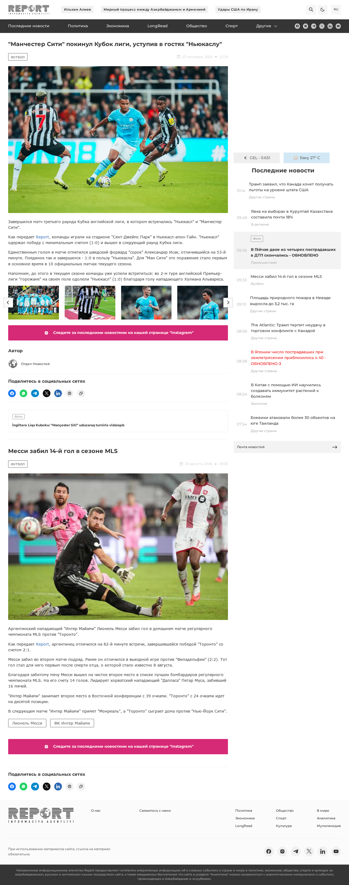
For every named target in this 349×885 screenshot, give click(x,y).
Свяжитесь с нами (155, 810)
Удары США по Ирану (238, 9)
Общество (285, 810)
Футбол (18, 57)
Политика (243, 810)
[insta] (305, 26)
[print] (69, 393)
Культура (284, 826)
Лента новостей (250, 447)
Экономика (245, 818)
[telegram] (313, 26)
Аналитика (326, 818)
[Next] (228, 302)
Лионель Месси (27, 723)
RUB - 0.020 (260, 157)
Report (42, 237)
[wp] (23, 393)
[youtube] (338, 26)
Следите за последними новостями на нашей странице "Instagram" (123, 332)
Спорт (281, 818)
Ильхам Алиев (77, 9)
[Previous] (8, 302)
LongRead (243, 826)
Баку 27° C (310, 157)
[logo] (28, 9)
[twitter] (321, 26)
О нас (96, 810)
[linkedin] (330, 26)
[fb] (297, 26)
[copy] (81, 393)
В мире (323, 810)
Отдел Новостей (35, 364)
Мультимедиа (329, 826)
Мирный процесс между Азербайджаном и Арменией (155, 9)
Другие (263, 25)
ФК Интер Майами (72, 723)
